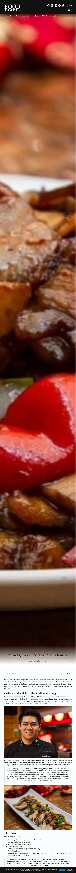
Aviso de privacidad (70, 870)
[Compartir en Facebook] (69, 674)
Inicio (7, 16)
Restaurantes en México (23, 16)
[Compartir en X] (67, 674)
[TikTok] (63, 5)
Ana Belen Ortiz (40, 661)
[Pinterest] (59, 5)
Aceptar (62, 870)
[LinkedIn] (56, 5)
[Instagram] (52, 5)
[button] (69, 10)
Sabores (12, 16)
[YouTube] (71, 5)
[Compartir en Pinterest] (71, 674)
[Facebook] (48, 5)
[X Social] (67, 5)
